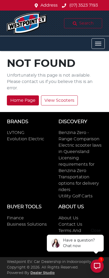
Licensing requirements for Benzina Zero (76, 164)
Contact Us (70, 224)
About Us (68, 218)
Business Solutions (27, 224)
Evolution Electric (25, 139)
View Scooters (59, 100)
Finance (15, 218)
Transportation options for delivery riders (78, 183)
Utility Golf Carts (75, 196)
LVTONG (15, 133)
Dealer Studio (42, 273)
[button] (98, 43)
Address (49, 5)
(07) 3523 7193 (83, 5)
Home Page (22, 100)
